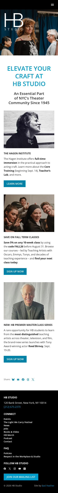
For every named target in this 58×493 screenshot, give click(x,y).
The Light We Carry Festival (18, 422)
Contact (8, 441)
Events (7, 419)
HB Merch (9, 435)
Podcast (8, 438)
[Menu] (52, 4)
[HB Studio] (7, 4)
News (6, 425)
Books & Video (11, 431)
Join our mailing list (21, 477)
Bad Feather (48, 485)
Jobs (6, 428)
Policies (8, 453)
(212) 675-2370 (12, 406)
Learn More (15, 183)
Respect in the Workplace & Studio (22, 456)
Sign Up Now (15, 271)
